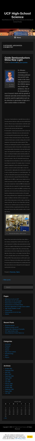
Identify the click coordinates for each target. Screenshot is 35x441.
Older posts (6, 279)
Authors (7, 314)
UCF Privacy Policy (20, 438)
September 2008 (9, 389)
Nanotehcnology (9, 353)
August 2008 (8, 391)
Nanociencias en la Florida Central (14, 304)
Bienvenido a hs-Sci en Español (13, 301)
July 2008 (7, 393)
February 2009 (8, 383)
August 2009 (8, 378)
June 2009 (7, 381)
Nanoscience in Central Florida (13, 302)
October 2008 (8, 387)
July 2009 (7, 380)
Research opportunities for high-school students (17, 306)
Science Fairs (8, 310)
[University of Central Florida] (13, 2)
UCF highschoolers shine (11, 331)
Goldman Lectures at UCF (12, 327)
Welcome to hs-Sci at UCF (12, 299)
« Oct (5, 418)
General (7, 350)
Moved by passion (10, 325)
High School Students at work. (13, 308)
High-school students (10, 351)
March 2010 (8, 374)
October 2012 (8, 368)
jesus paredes (23, 62)
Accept (30, 436)
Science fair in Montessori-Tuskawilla (14, 329)
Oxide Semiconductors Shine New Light (17, 58)
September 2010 (9, 370)
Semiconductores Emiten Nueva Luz (14, 333)
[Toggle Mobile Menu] (33, 2)
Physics (7, 357)
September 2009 (9, 376)
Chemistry (13, 272)
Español (7, 348)
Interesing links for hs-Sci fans (13, 312)
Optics (18, 272)
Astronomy (8, 344)
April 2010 (7, 372)
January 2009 (8, 385)
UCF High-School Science (17, 15)
